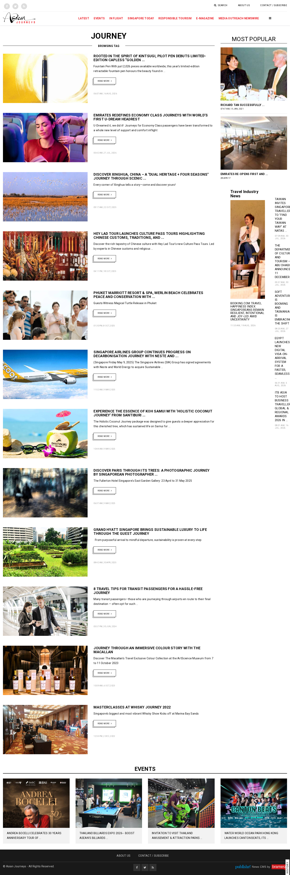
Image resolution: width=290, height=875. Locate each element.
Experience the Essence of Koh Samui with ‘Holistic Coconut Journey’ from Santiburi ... (153, 413)
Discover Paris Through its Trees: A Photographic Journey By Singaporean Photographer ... (152, 472)
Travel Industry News (244, 193)
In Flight (116, 18)
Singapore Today (141, 18)
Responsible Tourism (175, 18)
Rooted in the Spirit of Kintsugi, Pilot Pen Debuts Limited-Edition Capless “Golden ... (150, 58)
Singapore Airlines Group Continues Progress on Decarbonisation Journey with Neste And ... (142, 354)
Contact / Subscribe (273, 5)
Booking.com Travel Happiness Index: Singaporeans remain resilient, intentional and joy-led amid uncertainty (247, 311)
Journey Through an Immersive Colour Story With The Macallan (147, 650)
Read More (104, 81)
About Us (244, 5)
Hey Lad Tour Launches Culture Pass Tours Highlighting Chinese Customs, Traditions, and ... (149, 235)
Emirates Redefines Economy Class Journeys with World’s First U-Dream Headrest (151, 117)
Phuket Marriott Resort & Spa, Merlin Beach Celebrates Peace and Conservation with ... (148, 295)
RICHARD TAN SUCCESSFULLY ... (243, 105)
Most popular (254, 39)
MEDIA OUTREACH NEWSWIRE (239, 18)
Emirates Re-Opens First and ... (244, 174)
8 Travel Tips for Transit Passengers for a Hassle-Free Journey (148, 591)
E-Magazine (205, 18)
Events (99, 18)
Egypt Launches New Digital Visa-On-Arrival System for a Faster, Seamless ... (282, 357)
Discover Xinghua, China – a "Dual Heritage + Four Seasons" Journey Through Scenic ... (151, 176)
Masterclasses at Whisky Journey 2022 (132, 707)
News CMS (259, 866)
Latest (83, 18)
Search (222, 5)
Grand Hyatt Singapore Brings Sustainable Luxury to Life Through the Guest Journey (150, 531)
